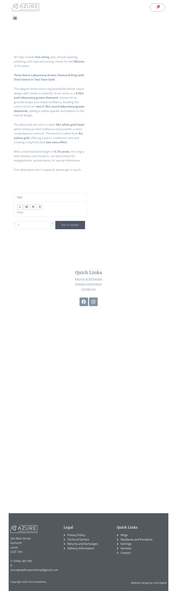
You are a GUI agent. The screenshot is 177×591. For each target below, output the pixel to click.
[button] (15, 18)
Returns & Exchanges (88, 279)
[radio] (20, 207)
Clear (20, 212)
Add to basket (70, 225)
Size (19, 197)
